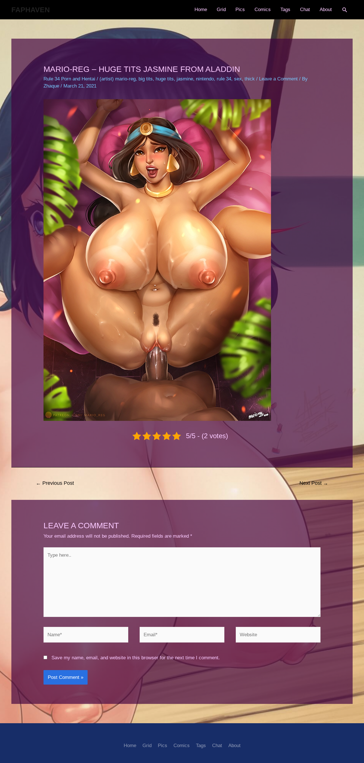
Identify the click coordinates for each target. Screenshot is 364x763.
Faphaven (30, 10)
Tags (285, 9)
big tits (145, 79)
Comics (263, 9)
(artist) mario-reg (118, 79)
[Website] (278, 636)
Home (201, 9)
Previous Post (55, 483)
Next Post (313, 483)
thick (250, 79)
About (326, 9)
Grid (221, 9)
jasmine (185, 79)
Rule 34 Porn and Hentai (69, 79)
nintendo (205, 79)
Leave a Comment (278, 79)
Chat (305, 9)
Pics (240, 9)
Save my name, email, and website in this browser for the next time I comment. (135, 657)
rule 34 (224, 79)
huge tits (165, 79)
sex (238, 79)
